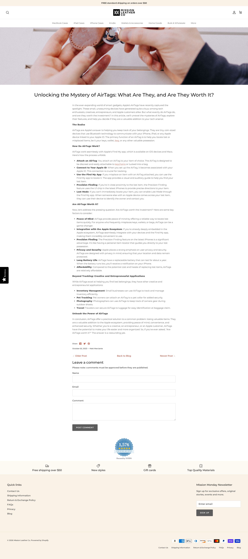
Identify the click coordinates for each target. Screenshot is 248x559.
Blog (9, 513)
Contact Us (13, 491)
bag (117, 140)
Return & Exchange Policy (21, 500)
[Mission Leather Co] (124, 12)
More (193, 23)
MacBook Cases (60, 23)
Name (75, 373)
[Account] (233, 12)
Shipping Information (19, 495)
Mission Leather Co (22, 540)
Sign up (204, 513)
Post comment (85, 427)
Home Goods (155, 23)
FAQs (10, 504)
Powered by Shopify (40, 540)
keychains (120, 164)
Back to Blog (124, 355)
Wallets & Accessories (132, 23)
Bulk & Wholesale (176, 23)
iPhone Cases (96, 23)
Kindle (112, 23)
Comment (78, 400)
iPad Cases (79, 23)
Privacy (11, 509)
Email (75, 386)
